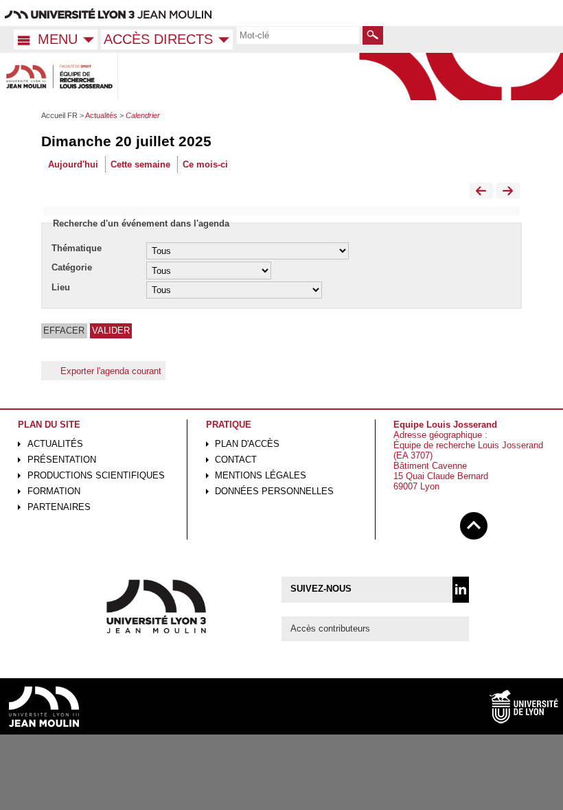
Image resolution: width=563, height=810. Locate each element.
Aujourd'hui (73, 164)
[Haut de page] (473, 523)
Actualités (55, 444)
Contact (236, 459)
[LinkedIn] (460, 590)
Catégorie (71, 267)
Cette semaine (140, 164)
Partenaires (59, 507)
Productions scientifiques (96, 475)
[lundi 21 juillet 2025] (508, 191)
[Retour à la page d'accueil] (59, 76)
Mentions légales (260, 475)
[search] (298, 35)
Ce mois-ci (205, 164)
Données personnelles (274, 491)
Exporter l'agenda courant (110, 370)
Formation (53, 491)
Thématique (76, 248)
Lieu (60, 287)
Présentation (61, 459)
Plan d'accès (247, 444)
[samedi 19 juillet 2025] (481, 191)
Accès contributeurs (330, 628)
